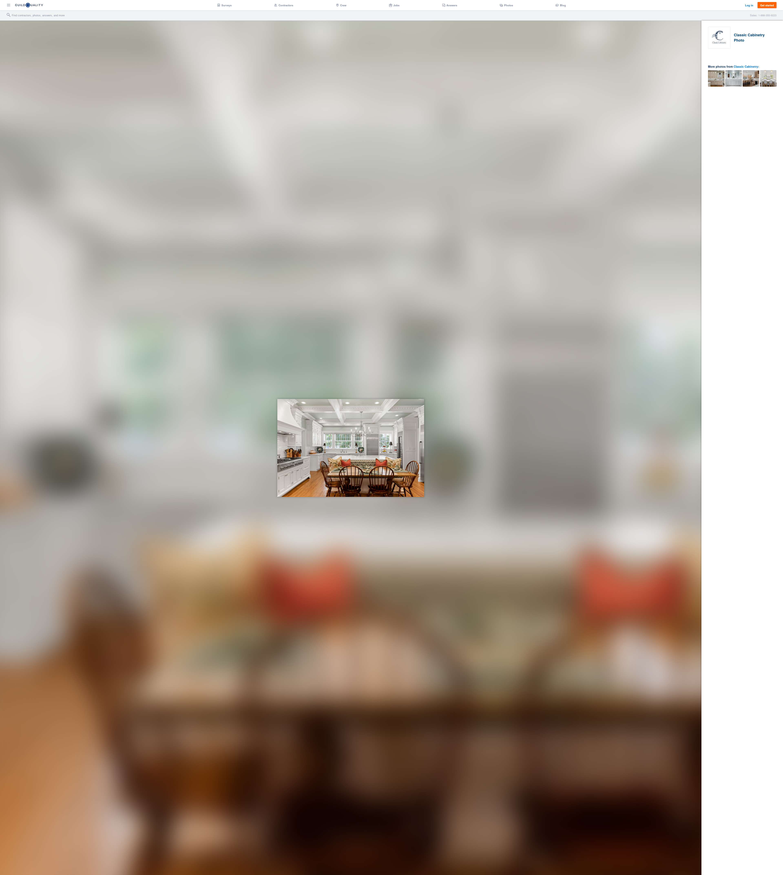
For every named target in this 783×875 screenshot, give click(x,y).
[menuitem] (224, 5)
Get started (767, 5)
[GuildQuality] (29, 5)
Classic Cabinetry (746, 66)
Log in (749, 5)
